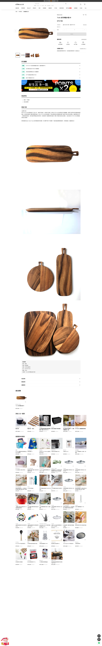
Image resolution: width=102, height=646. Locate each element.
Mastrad (76, 542)
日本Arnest (53, 542)
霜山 (40, 486)
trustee (52, 427)
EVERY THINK (54, 468)
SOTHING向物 (30, 468)
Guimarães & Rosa (42, 523)
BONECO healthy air (67, 427)
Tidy (64, 542)
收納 (45, 5)
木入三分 (29, 427)
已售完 (71, 34)
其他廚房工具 (26, 11)
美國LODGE (53, 560)
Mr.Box (40, 427)
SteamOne (53, 450)
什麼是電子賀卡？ (83, 48)
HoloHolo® (41, 468)
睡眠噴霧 (48, 5)
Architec (17, 542)
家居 (16, 11)
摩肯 (16, 450)
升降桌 (52, 5)
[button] (18, 55)
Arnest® (76, 427)
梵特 (76, 523)
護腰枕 (35, 5)
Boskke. (41, 450)
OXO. (29, 486)
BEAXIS (64, 450)
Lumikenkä (30, 450)
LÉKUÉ (17, 505)
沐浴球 (42, 5)
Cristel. (64, 468)
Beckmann (18, 468)
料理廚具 (20, 11)
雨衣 (38, 5)
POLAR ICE (18, 427)
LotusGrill (29, 560)
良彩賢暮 (77, 450)
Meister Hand (18, 404)
